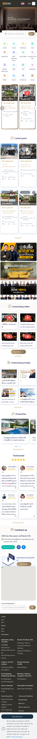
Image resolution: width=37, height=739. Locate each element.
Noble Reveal (5, 647)
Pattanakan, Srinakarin (25, 685)
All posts (18, 237)
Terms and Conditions (25, 696)
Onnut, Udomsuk (7, 685)
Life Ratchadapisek (7, 681)
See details (24, 564)
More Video (17, 352)
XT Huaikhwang (6, 679)
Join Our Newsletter (8, 603)
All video (18, 356)
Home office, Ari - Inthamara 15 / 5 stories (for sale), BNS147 (26, 166)
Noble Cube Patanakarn (24, 689)
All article (18, 407)
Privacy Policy (22, 700)
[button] (34, 20)
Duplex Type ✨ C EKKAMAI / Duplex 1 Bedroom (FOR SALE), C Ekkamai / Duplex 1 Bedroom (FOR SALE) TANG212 (27, 107)
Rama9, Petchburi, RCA (25, 640)
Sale (2, 620)
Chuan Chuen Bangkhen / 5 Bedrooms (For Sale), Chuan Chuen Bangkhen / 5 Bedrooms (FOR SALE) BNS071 (9, 212)
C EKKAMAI (4, 645)
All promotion (18, 449)
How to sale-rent (24, 707)
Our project (5, 634)
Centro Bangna (22, 667)
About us (21, 703)
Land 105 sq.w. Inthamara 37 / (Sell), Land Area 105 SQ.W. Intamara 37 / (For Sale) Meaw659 (9, 107)
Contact (21, 711)
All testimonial (18, 522)
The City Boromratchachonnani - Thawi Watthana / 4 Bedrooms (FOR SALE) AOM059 (9, 166)
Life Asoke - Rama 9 (23, 643)
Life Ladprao (5, 670)
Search (31, 34)
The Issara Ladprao (7, 667)
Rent (2, 622)
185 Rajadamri (21, 679)
